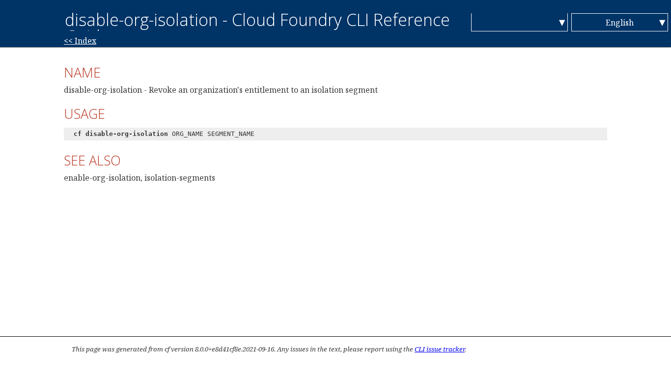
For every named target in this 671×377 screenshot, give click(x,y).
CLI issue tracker (440, 349)
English (620, 22)
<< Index (80, 40)
